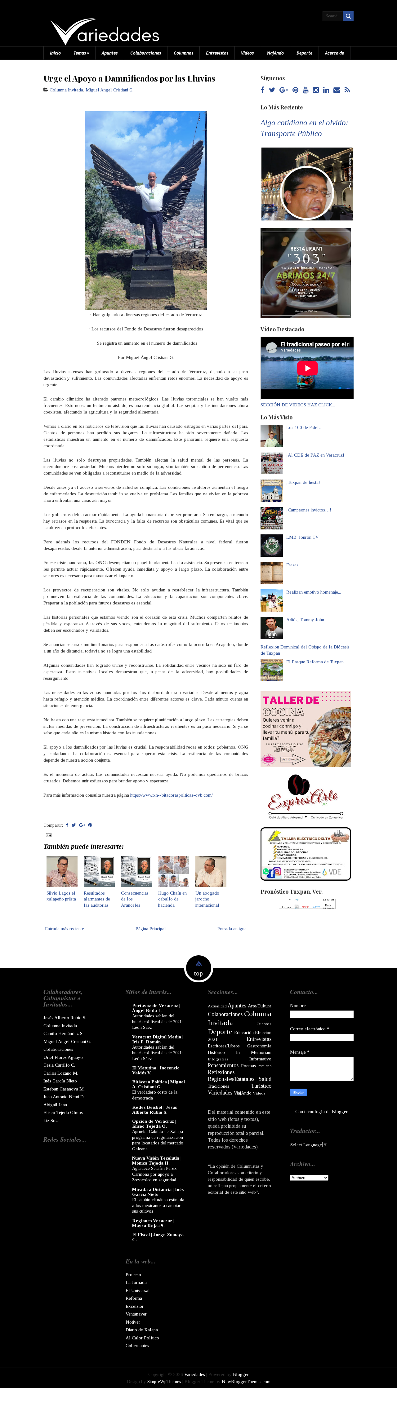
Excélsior (135, 1306)
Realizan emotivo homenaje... (313, 592)
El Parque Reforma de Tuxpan (315, 661)
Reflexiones (221, 1072)
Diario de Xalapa (142, 1329)
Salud (265, 1079)
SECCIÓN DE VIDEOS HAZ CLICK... (298, 404)
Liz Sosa (51, 1120)
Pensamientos (223, 1065)
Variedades (220, 1093)
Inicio (55, 53)
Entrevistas (217, 53)
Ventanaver (136, 1314)
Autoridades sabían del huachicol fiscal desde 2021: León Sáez (157, 1021)
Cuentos (263, 1023)
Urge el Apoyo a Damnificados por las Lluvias (129, 78)
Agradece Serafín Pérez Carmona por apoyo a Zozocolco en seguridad (154, 1174)
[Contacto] (336, 90)
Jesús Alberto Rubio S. (64, 1017)
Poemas (248, 1065)
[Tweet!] (74, 825)
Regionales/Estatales (231, 1079)
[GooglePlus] (283, 90)
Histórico (216, 1052)
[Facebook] (263, 90)
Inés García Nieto (60, 1080)
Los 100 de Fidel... (304, 427)
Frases (292, 564)
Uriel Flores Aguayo (63, 1057)
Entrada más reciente (64, 928)
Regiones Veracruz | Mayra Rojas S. (153, 1223)
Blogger (339, 1111)
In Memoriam (253, 1052)
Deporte (304, 53)
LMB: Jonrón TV (302, 537)
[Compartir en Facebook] (67, 825)
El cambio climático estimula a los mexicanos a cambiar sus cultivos (158, 1205)
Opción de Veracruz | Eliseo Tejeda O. (154, 1124)
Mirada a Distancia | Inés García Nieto (158, 1192)
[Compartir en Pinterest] (90, 825)
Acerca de (334, 53)
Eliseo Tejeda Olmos (63, 1112)
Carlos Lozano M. (60, 1073)
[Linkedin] (326, 90)
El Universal (138, 1290)
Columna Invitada (66, 89)
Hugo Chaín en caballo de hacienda (172, 899)
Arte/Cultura (259, 1005)
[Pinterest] (295, 90)
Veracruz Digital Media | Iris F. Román (157, 1039)
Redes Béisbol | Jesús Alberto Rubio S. (154, 1110)
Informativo (260, 1058)
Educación (244, 1032)
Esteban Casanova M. (64, 1088)
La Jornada (136, 1282)
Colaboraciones (145, 53)
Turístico (261, 1086)
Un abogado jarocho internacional (207, 899)
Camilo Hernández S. (63, 1033)
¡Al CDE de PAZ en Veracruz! (315, 455)
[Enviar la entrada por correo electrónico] (48, 834)
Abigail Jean (55, 1104)
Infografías (218, 1059)
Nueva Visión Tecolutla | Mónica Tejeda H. (156, 1161)
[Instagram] (316, 90)
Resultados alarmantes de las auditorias (97, 899)
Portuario (264, 1066)
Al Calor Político (142, 1337)
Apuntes (110, 53)
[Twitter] (272, 90)
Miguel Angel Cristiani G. (109, 89)
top (198, 973)
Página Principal (151, 928)
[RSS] (347, 90)
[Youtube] (306, 90)
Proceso (133, 1274)
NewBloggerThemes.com (246, 1381)
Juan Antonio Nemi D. (64, 1096)
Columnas (183, 53)
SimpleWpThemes (164, 1381)
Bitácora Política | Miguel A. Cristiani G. (158, 1084)
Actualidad (217, 1006)
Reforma (134, 1298)
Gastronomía (259, 1045)
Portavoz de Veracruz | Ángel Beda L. (156, 1008)
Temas (81, 53)
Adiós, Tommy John (305, 619)
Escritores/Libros (224, 1045)
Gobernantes (137, 1345)
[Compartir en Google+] (82, 825)
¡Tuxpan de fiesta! (303, 482)
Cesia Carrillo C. (59, 1065)
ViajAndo (275, 53)
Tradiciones (218, 1086)
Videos (247, 53)
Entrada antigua (232, 928)
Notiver (133, 1322)
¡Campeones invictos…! (308, 509)
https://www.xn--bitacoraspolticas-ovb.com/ (171, 795)
